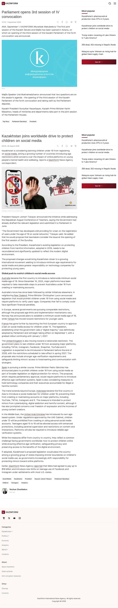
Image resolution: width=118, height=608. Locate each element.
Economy (5, 540)
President (33, 121)
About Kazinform (8, 567)
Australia (6, 278)
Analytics (24, 483)
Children (5, 483)
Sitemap (5, 588)
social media (11, 154)
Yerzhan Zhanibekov (18, 489)
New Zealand (20, 295)
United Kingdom (14, 341)
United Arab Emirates (34, 414)
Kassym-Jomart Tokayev (43, 479)
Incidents (5, 554)
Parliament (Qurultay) (19, 121)
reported (38, 466)
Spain (4, 367)
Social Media (7, 479)
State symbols (7, 571)
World (4, 549)
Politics (5, 536)
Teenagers (14, 483)
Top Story (6, 121)
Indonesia (41, 391)
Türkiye (11, 319)
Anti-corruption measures (11, 576)
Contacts (5, 593)
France (5, 323)
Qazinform (54, 160)
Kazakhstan (18, 479)
